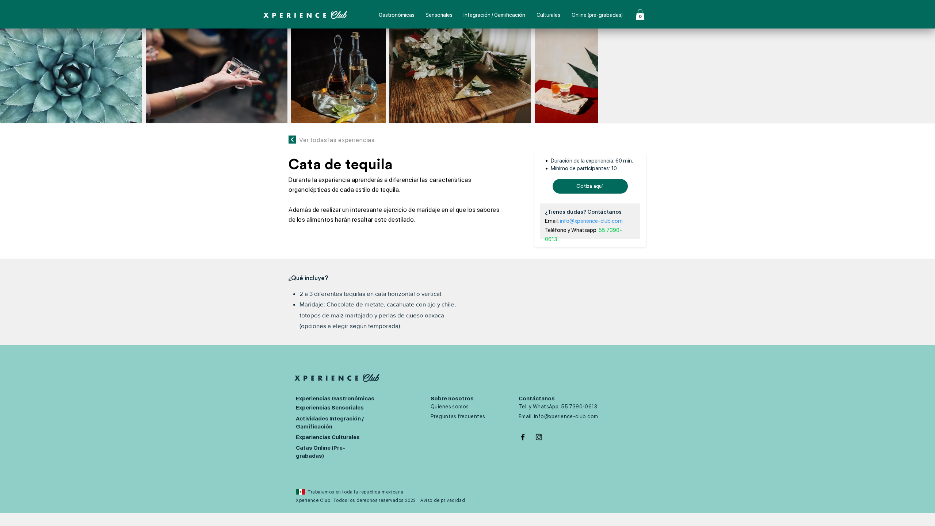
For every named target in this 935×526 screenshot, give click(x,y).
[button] (640, 14)
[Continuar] (292, 140)
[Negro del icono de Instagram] (539, 437)
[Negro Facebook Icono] (523, 437)
